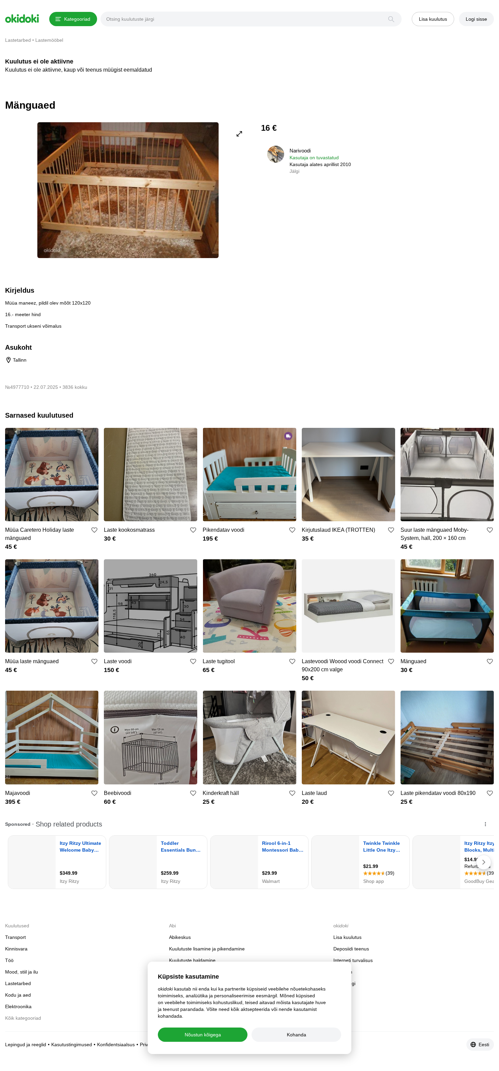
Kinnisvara (16, 948)
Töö (9, 960)
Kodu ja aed (18, 995)
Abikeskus (180, 937)
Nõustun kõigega (203, 1034)
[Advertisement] (437, 169)
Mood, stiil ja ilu (21, 972)
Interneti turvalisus (353, 960)
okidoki (22, 18)
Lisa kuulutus (347, 937)
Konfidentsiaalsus (116, 1044)
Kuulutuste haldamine (192, 960)
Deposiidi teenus (351, 948)
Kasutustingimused (71, 1044)
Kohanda (296, 1034)
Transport (15, 937)
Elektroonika (18, 1006)
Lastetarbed (18, 983)
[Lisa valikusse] (94, 530)
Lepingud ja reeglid (25, 1044)
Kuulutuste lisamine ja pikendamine (207, 948)
